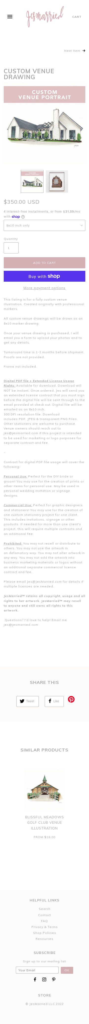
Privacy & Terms (44, 927)
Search (44, 909)
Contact (44, 915)
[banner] (45, 16)
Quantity (11, 239)
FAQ (44, 921)
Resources (44, 939)
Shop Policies (44, 933)
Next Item (72, 50)
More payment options (44, 288)
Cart (77, 17)
